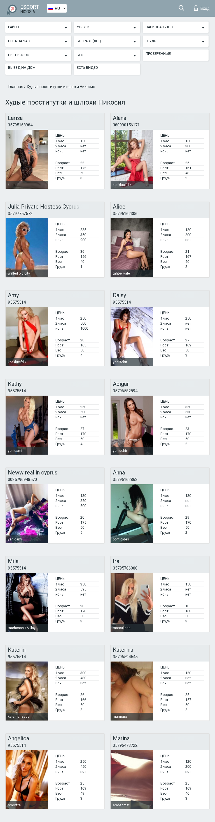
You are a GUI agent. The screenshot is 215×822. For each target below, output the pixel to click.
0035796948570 (22, 479)
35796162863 (125, 479)
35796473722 (125, 745)
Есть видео (87, 67)
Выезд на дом (22, 67)
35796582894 (125, 390)
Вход (205, 8)
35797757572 (20, 213)
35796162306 (125, 213)
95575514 (17, 302)
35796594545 (125, 656)
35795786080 (125, 568)
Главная (16, 86)
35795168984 (20, 124)
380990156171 (126, 124)
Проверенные (158, 53)
